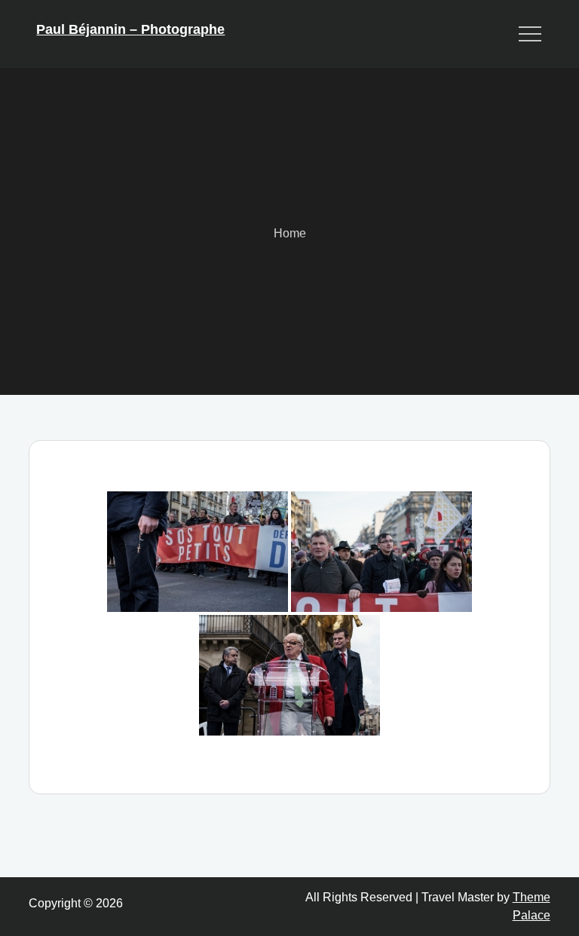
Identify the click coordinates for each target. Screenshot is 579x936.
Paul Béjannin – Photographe (130, 29)
